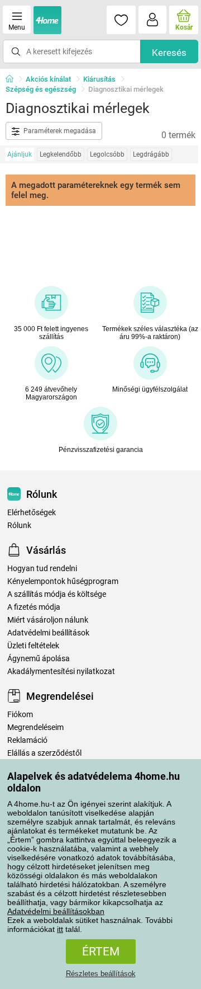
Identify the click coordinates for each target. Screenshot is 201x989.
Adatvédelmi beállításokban (55, 911)
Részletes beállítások (101, 973)
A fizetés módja (33, 607)
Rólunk (19, 525)
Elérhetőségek (31, 512)
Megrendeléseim (35, 727)
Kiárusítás (99, 79)
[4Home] (13, 79)
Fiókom (20, 714)
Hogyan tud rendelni (42, 568)
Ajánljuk (19, 154)
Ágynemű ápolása (38, 658)
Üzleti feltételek (33, 646)
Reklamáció (27, 740)
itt (60, 929)
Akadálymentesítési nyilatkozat (61, 671)
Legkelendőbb (61, 154)
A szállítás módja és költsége (56, 594)
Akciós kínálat (48, 79)
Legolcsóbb (107, 154)
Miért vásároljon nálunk (47, 620)
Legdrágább (151, 154)
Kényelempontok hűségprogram (62, 581)
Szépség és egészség (41, 89)
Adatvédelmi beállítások (48, 633)
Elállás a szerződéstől (44, 753)
